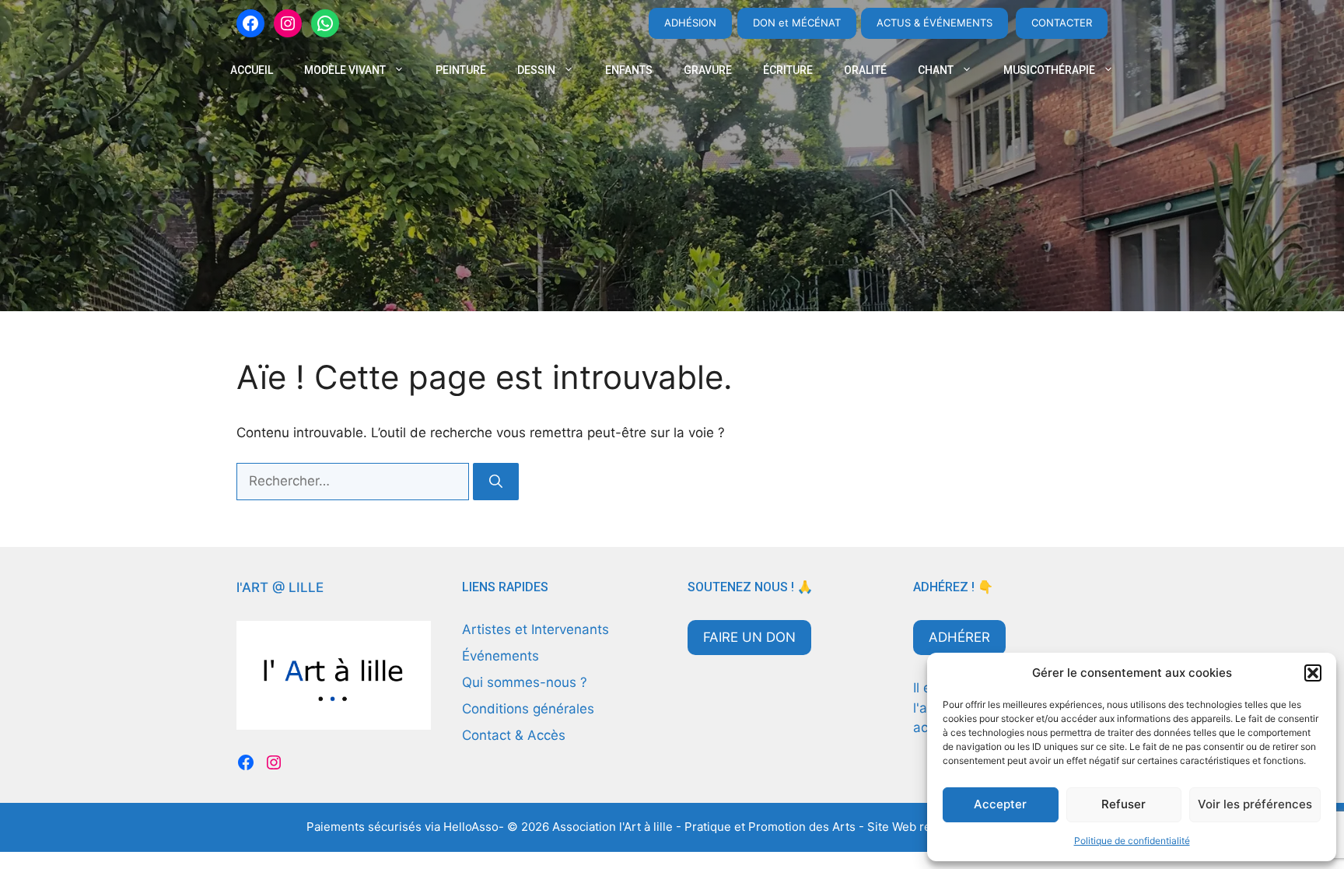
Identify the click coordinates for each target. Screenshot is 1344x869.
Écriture (788, 70)
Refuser (1123, 804)
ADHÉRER (959, 637)
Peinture (461, 70)
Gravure (708, 70)
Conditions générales (528, 709)
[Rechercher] (496, 481)
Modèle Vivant (345, 70)
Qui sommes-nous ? (524, 682)
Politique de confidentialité (1132, 840)
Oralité (865, 70)
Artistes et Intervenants (535, 629)
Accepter (1000, 804)
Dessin (536, 70)
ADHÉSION (690, 22)
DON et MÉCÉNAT (797, 22)
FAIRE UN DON (749, 637)
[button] (1313, 673)
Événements (500, 656)
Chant (936, 70)
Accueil (251, 70)
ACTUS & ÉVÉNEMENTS (934, 22)
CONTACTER (1061, 22)
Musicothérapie (1049, 70)
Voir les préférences (1255, 804)
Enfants (629, 70)
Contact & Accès (513, 735)
